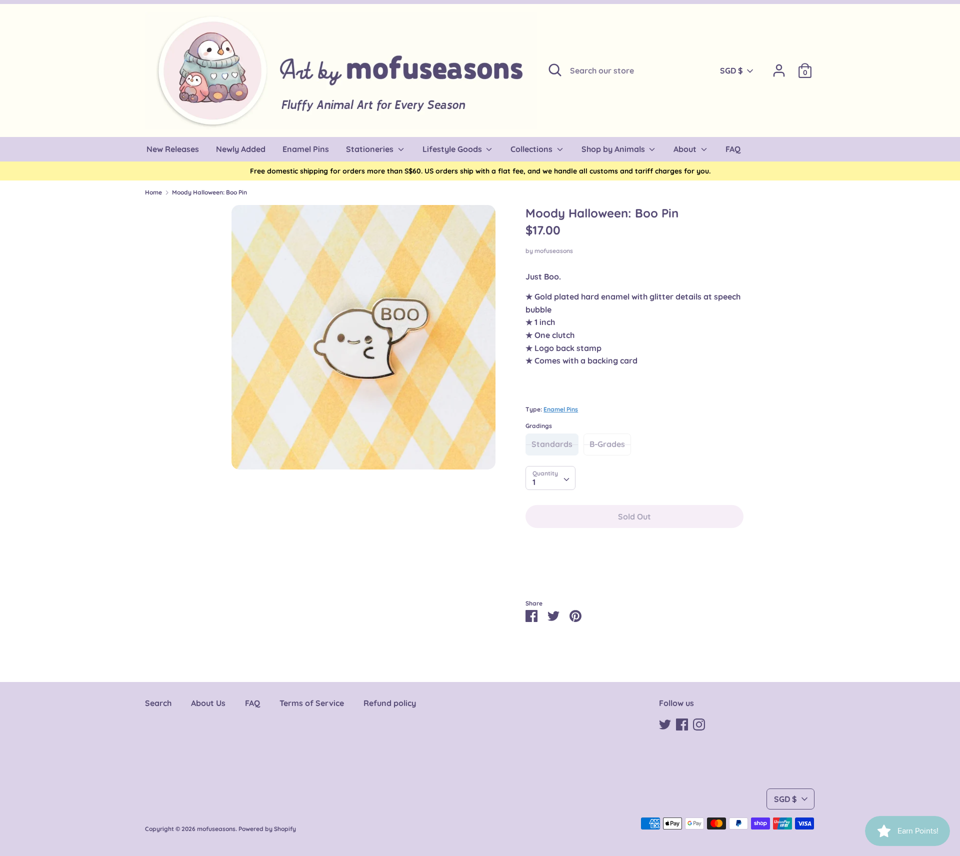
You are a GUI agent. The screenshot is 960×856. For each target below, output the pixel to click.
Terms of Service (312, 703)
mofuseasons (553, 250)
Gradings (539, 426)
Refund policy (390, 703)
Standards (552, 444)
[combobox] (551, 478)
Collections (532, 149)
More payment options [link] (634, 570)
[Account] (779, 67)
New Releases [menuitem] (172, 149)
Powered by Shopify (267, 828)
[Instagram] (699, 723)
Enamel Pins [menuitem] (305, 149)
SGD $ (731, 71)
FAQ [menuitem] (733, 149)
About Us (208, 703)
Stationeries (371, 149)
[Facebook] (682, 723)
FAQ (252, 703)
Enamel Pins (561, 409)
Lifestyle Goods (453, 149)
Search (158, 703)
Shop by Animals (614, 149)
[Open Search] (555, 70)
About (686, 149)
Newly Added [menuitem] (241, 149)
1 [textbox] (534, 482)
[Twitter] (665, 723)
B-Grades (607, 444)
